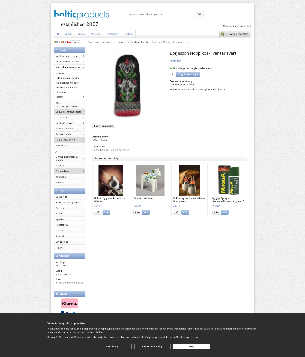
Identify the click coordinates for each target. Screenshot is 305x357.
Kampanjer (61, 176)
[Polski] (70, 42)
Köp (106, 212)
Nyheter (95, 33)
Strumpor (61, 92)
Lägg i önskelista (103, 125)
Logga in (60, 247)
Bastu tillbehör (63, 134)
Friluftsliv (60, 165)
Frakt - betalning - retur (68, 202)
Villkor (68, 33)
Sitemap (60, 182)
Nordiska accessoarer (68, 67)
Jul (57, 151)
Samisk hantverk (65, 128)
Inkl (242, 26)
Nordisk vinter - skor (66, 56)
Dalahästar (62, 117)
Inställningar (113, 346)
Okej (191, 346)
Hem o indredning (65, 139)
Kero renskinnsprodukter (66, 104)
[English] (59, 42)
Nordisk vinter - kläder (67, 61)
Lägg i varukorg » (188, 74)
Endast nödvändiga (152, 346)
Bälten (59, 96)
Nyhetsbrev (112, 33)
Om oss (81, 33)
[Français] (66, 42)
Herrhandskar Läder (67, 87)
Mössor (60, 73)
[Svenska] (55, 42)
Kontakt (128, 33)
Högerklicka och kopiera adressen (110, 149)
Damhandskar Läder (67, 82)
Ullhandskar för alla (67, 78)
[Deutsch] (63, 42)
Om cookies (62, 241)
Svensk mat (62, 145)
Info (98, 212)
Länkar (59, 230)
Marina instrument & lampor (66, 158)
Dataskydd (61, 196)
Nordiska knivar (64, 122)
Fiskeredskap (63, 171)
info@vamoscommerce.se (69, 282)
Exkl (249, 26)
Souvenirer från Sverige (68, 111)
